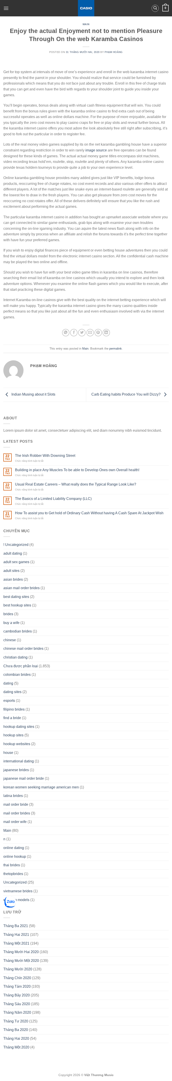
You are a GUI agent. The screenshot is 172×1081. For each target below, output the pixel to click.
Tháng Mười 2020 (17, 969)
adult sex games (16, 562)
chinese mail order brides (23, 648)
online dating (13, 848)
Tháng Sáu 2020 (16, 1004)
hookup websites (16, 744)
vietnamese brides (17, 891)
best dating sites (16, 597)
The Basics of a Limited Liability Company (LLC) (53, 499)
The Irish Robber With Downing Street (45, 455)
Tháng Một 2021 (16, 943)
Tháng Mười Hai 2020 (21, 952)
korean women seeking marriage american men (41, 787)
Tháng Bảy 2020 (16, 995)
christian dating (15, 657)
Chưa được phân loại (20, 666)
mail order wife (15, 822)
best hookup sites (17, 605)
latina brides (13, 796)
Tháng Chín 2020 (17, 978)
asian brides (13, 579)
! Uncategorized (15, 545)
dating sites (12, 692)
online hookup (14, 856)
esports (9, 700)
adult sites (11, 571)
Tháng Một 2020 (16, 1047)
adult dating (12, 553)
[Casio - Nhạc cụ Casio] (86, 8)
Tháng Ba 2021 (15, 926)
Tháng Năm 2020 (17, 1012)
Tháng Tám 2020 (17, 986)
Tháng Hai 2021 (16, 935)
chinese (9, 640)
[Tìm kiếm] (155, 8)
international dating (18, 761)
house (8, 753)
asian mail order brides (21, 588)
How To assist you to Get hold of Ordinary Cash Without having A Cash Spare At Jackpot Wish (89, 513)
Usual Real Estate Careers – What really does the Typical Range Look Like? (75, 484)
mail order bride (15, 804)
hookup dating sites (18, 727)
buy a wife (11, 623)
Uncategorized (15, 882)
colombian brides (17, 674)
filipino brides (14, 709)
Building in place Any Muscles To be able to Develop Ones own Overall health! (77, 470)
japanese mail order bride (23, 778)
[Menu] (6, 8)
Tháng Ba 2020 (15, 1030)
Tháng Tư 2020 (15, 1021)
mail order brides (16, 813)
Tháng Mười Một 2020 (21, 961)
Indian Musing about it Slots (33, 394)
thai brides (11, 865)
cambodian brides (17, 631)
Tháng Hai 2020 (16, 1038)
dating (8, 683)
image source (96, 150)
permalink (115, 348)
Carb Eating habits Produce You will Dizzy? (126, 394)
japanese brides (16, 770)
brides (8, 614)
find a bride (12, 718)
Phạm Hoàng (114, 52)
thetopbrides (13, 874)
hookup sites (13, 735)
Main (86, 24)
